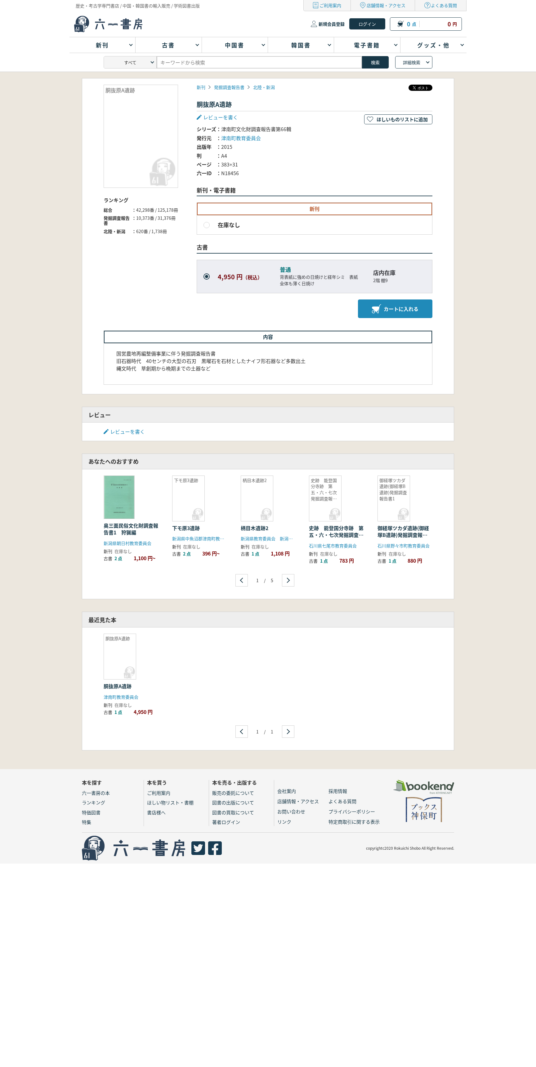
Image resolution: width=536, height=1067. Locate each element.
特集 (86, 822)
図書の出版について (233, 802)
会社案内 (286, 791)
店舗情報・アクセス (386, 5)
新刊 (201, 87)
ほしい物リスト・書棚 (170, 802)
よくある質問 (444, 5)
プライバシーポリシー (351, 811)
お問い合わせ (291, 811)
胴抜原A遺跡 (118, 686)
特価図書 (91, 812)
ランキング (93, 802)
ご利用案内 (330, 5)
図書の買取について (233, 812)
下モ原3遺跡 (186, 528)
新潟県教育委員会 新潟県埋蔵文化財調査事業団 (288, 538)
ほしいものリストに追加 (402, 119)
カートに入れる (401, 308)
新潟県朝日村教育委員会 (127, 543)
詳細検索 (411, 62)
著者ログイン (226, 822)
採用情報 (337, 791)
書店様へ (156, 812)
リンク (284, 821)
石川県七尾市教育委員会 (333, 545)
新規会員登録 (332, 24)
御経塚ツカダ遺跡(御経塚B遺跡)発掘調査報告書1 (403, 535)
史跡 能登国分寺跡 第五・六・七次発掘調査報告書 (336, 535)
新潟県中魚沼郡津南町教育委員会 (204, 538)
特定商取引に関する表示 (354, 821)
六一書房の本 (96, 793)
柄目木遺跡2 (254, 528)
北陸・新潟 (264, 87)
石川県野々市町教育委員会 (403, 545)
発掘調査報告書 (229, 87)
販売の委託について (233, 793)
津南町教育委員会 (241, 138)
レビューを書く (127, 431)
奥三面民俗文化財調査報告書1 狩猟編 (131, 529)
